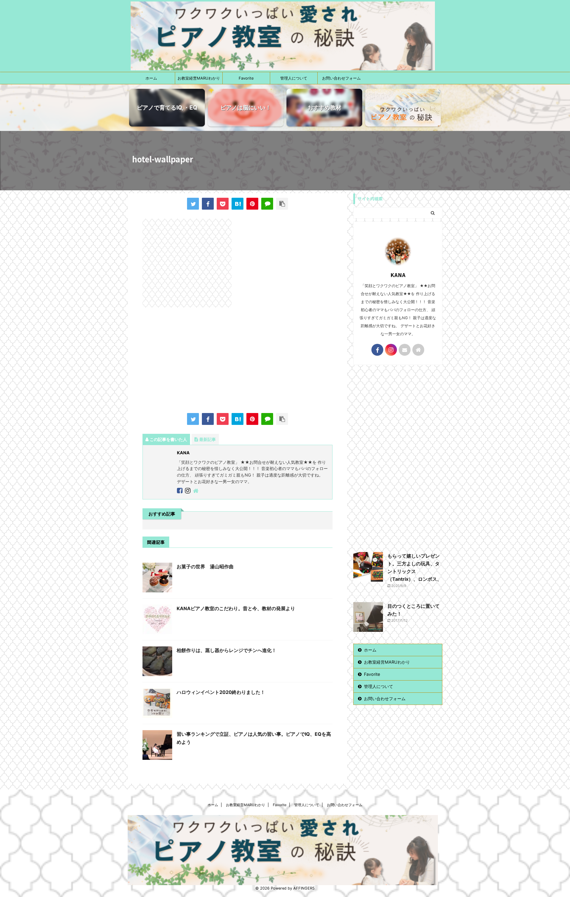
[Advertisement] (237, 361)
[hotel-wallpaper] (237, 204)
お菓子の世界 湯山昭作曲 (205, 566)
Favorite (246, 78)
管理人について (293, 78)
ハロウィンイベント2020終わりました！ (221, 692)
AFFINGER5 (304, 888)
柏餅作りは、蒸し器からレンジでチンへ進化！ (226, 650)
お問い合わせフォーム (341, 78)
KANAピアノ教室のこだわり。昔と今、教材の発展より (236, 608)
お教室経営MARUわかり (199, 78)
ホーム (151, 78)
